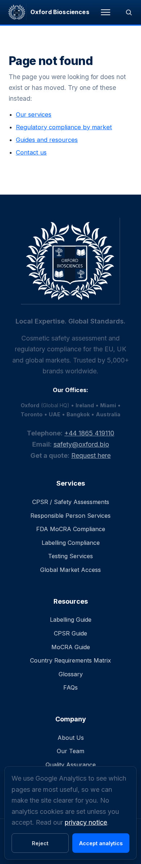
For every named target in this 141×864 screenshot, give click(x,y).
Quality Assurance (71, 764)
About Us (70, 737)
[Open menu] (105, 12)
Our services (33, 114)
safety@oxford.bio (81, 444)
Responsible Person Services (70, 515)
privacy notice (86, 822)
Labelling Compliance (71, 542)
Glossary (71, 674)
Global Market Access (70, 569)
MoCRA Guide (70, 647)
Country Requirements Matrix (70, 660)
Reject (40, 843)
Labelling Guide (70, 619)
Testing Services (70, 556)
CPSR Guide (70, 633)
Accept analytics (101, 843)
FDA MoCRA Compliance (70, 529)
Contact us (31, 152)
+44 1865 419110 (89, 433)
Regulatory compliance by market (64, 127)
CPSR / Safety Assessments (70, 501)
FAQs (70, 687)
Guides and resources (47, 139)
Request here (91, 455)
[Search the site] (129, 12)
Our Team (70, 751)
